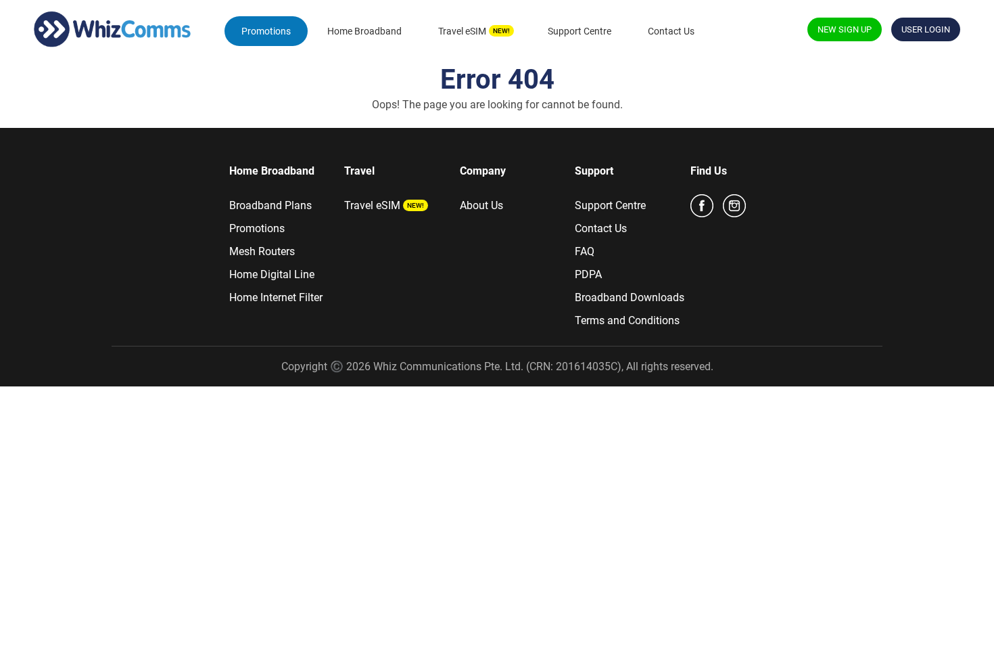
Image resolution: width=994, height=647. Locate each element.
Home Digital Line (271, 274)
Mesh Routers (262, 251)
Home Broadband (364, 31)
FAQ (584, 251)
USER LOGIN (925, 29)
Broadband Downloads (629, 297)
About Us (481, 205)
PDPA (588, 274)
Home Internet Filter (276, 297)
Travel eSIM (462, 31)
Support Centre (579, 31)
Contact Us (671, 31)
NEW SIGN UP (845, 29)
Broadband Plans (270, 205)
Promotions (266, 31)
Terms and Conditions (627, 320)
